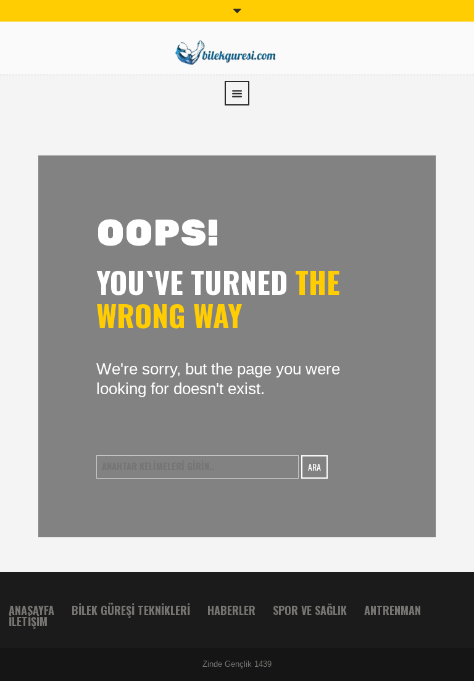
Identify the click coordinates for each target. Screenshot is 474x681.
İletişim (28, 621)
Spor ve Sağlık (310, 610)
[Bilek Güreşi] (237, 50)
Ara (314, 466)
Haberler (231, 610)
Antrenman (392, 610)
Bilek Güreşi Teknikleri (131, 610)
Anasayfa (31, 610)
